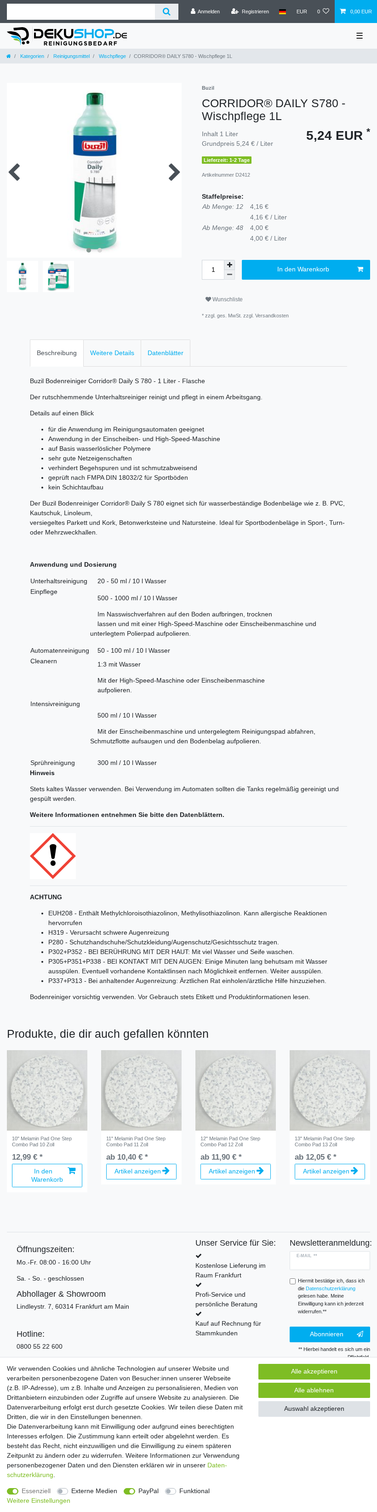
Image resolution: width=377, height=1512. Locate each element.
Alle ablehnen (314, 1390)
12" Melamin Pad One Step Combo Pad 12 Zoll (230, 1141)
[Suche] (166, 12)
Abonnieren (326, 1334)
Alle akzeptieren (314, 1371)
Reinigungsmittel (71, 56)
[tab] (57, 353)
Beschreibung (57, 352)
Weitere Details (112, 352)
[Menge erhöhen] (229, 265)
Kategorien (31, 56)
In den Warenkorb (303, 269)
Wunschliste (227, 299)
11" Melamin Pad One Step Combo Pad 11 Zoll (136, 1141)
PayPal (148, 1491)
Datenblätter (165, 352)
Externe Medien (94, 1491)
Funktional (194, 1491)
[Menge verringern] (229, 275)
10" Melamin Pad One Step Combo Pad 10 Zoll (42, 1141)
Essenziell (36, 1491)
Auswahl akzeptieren (314, 1408)
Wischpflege (111, 56)
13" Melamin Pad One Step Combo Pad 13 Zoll (324, 1141)
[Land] (282, 11)
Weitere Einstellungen (38, 1500)
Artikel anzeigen (137, 1171)
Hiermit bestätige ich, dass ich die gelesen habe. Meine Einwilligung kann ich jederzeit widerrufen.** (331, 1296)
